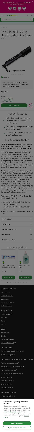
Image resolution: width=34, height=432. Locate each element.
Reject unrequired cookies (17, 428)
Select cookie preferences (12, 412)
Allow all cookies (17, 423)
